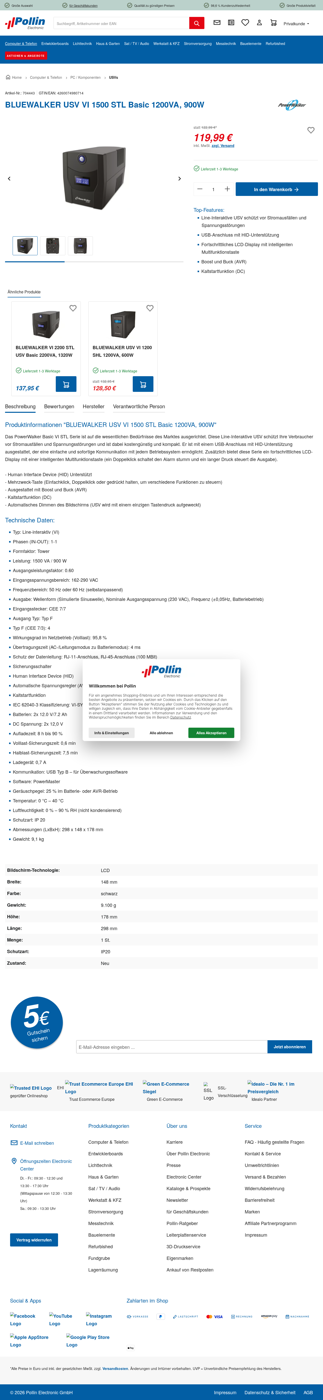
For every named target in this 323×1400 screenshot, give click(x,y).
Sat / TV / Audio (104, 1188)
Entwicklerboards (105, 1153)
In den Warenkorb (273, 189)
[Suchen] (196, 23)
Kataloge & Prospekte (188, 1188)
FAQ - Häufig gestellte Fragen (274, 1141)
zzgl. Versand (223, 145)
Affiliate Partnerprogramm (271, 1223)
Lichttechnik (100, 1165)
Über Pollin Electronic (188, 1153)
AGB (308, 1392)
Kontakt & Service (263, 1153)
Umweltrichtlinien (262, 1165)
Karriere (175, 1141)
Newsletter (177, 1200)
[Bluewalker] (292, 106)
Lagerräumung (103, 1269)
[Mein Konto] (259, 22)
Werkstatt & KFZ (104, 1200)
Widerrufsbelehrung (264, 1188)
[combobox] (121, 23)
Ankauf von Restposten (190, 1269)
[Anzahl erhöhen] (227, 189)
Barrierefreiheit (260, 1200)
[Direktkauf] (231, 22)
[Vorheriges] (9, 178)
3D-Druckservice (183, 1246)
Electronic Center (184, 1176)
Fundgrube (99, 1258)
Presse (174, 1165)
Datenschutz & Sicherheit (270, 1392)
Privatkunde (295, 24)
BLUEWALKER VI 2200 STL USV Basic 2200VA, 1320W (45, 351)
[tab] (20, 407)
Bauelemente (101, 1234)
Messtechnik (101, 1223)
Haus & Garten (103, 1176)
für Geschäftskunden (187, 1211)
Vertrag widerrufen (34, 1240)
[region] (94, 193)
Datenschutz (109, 1058)
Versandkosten (115, 1368)
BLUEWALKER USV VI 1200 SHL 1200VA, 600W (122, 351)
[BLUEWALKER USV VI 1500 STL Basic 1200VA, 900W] (94, 178)
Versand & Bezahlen (265, 1176)
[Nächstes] (179, 178)
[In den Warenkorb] (66, 384)
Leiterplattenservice (186, 1234)
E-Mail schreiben (37, 1142)
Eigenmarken (180, 1258)
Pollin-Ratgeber (182, 1223)
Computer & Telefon (108, 1141)
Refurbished (100, 1246)
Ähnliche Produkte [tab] (24, 292)
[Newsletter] (217, 22)
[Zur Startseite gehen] (25, 22)
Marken (252, 1211)
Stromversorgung (105, 1211)
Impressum (256, 1234)
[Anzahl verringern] (200, 189)
